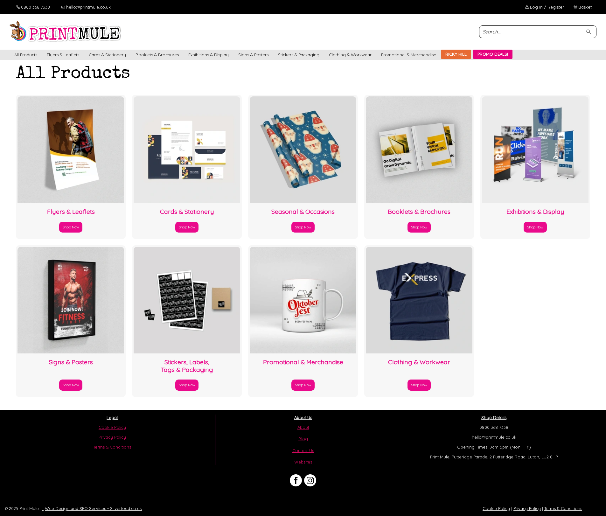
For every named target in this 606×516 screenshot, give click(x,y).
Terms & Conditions (112, 447)
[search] (589, 32)
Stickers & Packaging (298, 54)
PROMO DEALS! (492, 54)
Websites (303, 461)
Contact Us (303, 450)
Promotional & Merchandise (408, 54)
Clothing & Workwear (350, 54)
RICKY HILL (456, 54)
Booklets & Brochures (157, 54)
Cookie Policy (112, 427)
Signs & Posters (253, 54)
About (303, 427)
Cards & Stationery (107, 54)
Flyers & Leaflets (63, 54)
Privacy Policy (112, 437)
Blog (303, 438)
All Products (25, 54)
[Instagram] (310, 480)
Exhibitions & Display (208, 54)
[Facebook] (296, 480)
